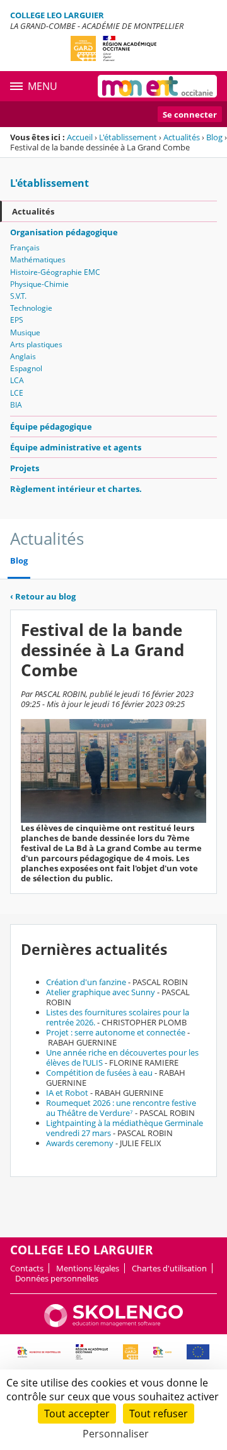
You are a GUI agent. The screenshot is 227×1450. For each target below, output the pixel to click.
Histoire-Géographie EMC (55, 272)
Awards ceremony (80, 1143)
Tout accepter (77, 1413)
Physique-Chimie (39, 284)
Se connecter (190, 114)
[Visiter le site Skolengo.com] (113, 1324)
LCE (16, 393)
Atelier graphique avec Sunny (100, 992)
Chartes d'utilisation (169, 1268)
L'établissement (128, 137)
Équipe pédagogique (51, 426)
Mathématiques (38, 259)
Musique (25, 332)
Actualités (181, 137)
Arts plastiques (36, 344)
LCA (17, 380)
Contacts (27, 1268)
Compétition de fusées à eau (99, 1072)
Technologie (31, 308)
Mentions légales (87, 1268)
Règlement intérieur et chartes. (76, 488)
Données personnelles (56, 1278)
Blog (214, 137)
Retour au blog (43, 596)
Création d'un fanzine (86, 982)
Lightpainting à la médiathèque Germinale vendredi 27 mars (124, 1128)
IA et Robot (67, 1092)
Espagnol (26, 368)
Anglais (23, 356)
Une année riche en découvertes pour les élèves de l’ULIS (122, 1057)
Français (25, 247)
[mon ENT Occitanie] (157, 86)
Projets (24, 468)
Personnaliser (116, 1434)
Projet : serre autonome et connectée (115, 1032)
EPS (16, 320)
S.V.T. (18, 296)
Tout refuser (158, 1413)
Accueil (80, 137)
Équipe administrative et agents (75, 447)
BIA (16, 404)
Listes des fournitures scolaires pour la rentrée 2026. (117, 1017)
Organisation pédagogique (64, 232)
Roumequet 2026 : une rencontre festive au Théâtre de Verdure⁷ (121, 1107)
